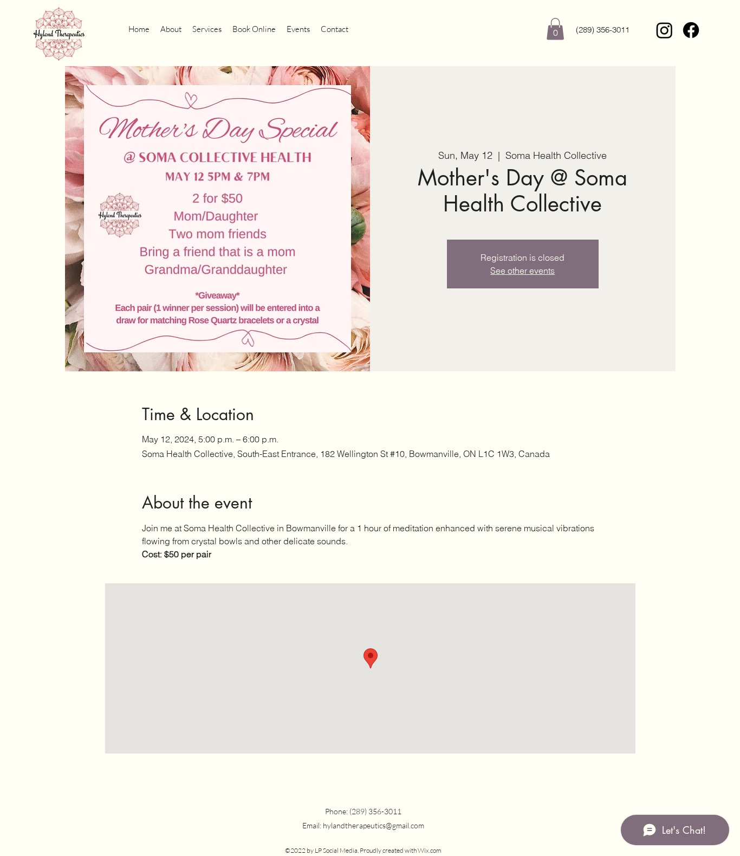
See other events (522, 270)
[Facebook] (691, 30)
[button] (555, 29)
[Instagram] (664, 30)
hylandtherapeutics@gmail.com (373, 825)
